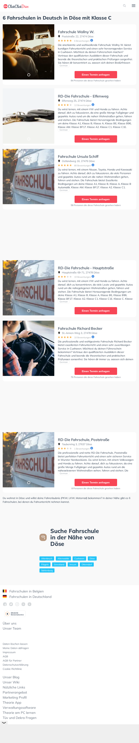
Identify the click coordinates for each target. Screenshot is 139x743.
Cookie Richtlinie (12, 669)
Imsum (73, 564)
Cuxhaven (79, 558)
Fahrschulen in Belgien (26, 591)
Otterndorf (87, 564)
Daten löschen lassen (15, 644)
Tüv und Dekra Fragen (20, 718)
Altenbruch (46, 558)
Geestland (59, 564)
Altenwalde (63, 558)
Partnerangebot (15, 692)
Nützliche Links (14, 687)
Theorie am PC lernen (19, 713)
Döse (92, 558)
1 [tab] (28, 74)
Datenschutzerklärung (15, 664)
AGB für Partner (12, 660)
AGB (5, 656)
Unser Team (12, 628)
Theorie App (12, 702)
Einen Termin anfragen (96, 74)
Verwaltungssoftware (19, 707)
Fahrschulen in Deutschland (30, 597)
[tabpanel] (28, 52)
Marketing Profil (15, 697)
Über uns (9, 623)
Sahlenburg (47, 570)
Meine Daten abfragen (16, 648)
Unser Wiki (11, 682)
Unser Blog (11, 677)
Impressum (9, 652)
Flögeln (45, 564)
